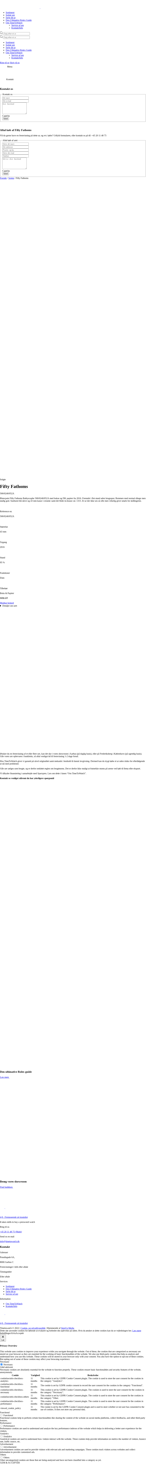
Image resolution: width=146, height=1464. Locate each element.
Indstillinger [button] (5, 1333)
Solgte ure (10, 15)
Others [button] (3, 1454)
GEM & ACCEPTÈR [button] (10, 1462)
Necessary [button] (4, 1362)
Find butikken (6, 1187)
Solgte (11, 178)
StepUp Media (67, 1328)
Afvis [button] (13, 1333)
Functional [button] (5, 1412)
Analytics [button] (4, 1433)
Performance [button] (5, 1423)
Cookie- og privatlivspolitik (33, 1328)
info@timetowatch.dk (10, 1241)
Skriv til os (15, 62)
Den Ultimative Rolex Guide (19, 20)
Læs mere (4, 1077)
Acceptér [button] (20, 1333)
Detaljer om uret (10, 606)
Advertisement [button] (6, 1444)
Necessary (8, 1364)
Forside (3, 178)
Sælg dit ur (11, 17)
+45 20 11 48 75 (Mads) (11, 1232)
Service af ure (17, 25)
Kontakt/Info (17, 28)
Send (5, 119)
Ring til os (4, 62)
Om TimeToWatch (14, 23)
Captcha (6, 116)
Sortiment (10, 12)
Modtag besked (7, 603)
